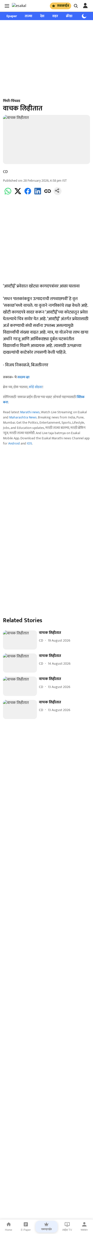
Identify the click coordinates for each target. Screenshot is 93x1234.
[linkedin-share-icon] (38, 194)
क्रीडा (69, 16)
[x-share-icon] (18, 194)
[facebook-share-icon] (28, 194)
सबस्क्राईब (63, 5)
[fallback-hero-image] (20, 640)
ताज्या (28, 16)
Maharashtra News (23, 417)
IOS (29, 443)
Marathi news (30, 412)
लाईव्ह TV (67, 1229)
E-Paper (26, 1229)
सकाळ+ (84, 1229)
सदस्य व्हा (23, 377)
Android (14, 443)
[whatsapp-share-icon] (8, 194)
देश (42, 16)
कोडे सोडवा (35, 387)
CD (5, 172)
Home (8, 1229)
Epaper (11, 16)
